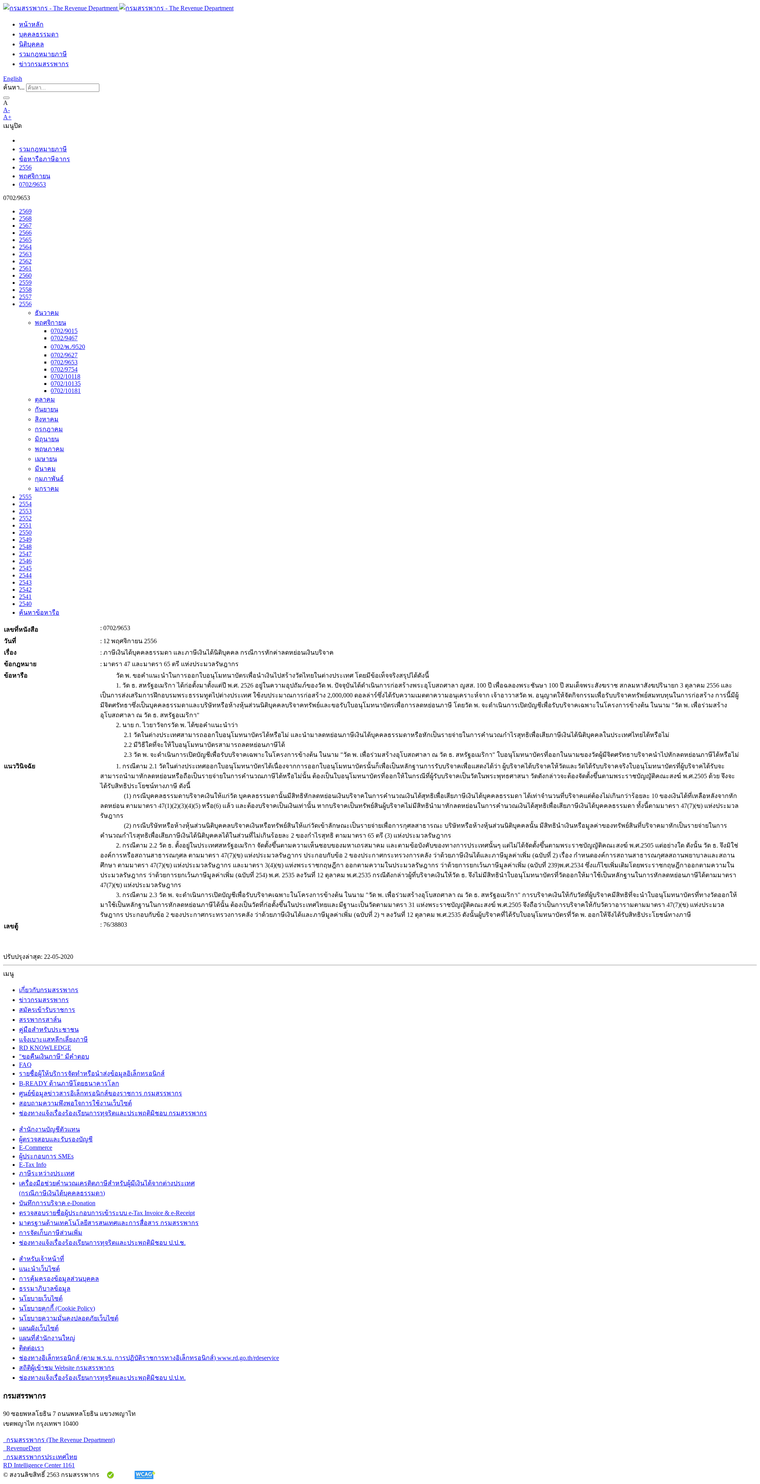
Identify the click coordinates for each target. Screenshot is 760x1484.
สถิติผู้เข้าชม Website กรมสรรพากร (66, 1367)
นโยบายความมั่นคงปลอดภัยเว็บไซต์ (68, 1318)
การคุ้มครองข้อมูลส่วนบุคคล (59, 1278)
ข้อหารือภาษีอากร (44, 159)
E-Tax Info (32, 1164)
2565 (25, 239)
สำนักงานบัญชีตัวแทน (49, 1129)
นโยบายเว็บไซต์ (41, 1298)
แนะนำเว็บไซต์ (39, 1268)
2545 (25, 568)
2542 (25, 589)
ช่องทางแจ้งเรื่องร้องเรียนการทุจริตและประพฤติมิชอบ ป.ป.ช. (102, 1242)
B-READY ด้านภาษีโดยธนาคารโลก (69, 1083)
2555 (25, 496)
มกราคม (47, 488)
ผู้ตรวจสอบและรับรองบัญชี (56, 1139)
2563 (25, 254)
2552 (25, 518)
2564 (25, 247)
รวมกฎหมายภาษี (43, 54)
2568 (25, 218)
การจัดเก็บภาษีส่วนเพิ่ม (50, 1232)
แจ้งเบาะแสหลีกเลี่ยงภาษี (53, 1039)
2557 (25, 296)
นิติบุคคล (31, 44)
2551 (25, 525)
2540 (25, 603)
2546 (25, 561)
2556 (25, 167)
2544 (25, 575)
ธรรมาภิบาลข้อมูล (44, 1288)
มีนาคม (45, 468)
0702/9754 (64, 369)
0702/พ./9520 (68, 346)
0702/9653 (32, 184)
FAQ (25, 1064)
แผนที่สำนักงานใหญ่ (47, 1338)
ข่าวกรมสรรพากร (44, 64)
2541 (25, 596)
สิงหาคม (47, 419)
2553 (25, 511)
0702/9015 (64, 331)
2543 (25, 582)
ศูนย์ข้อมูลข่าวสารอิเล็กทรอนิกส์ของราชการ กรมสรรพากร (100, 1093)
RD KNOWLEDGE (45, 1047)
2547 (25, 554)
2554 (25, 504)
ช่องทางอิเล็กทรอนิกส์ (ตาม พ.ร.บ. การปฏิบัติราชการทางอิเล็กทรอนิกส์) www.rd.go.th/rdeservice (149, 1357)
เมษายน (46, 458)
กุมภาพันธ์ (49, 478)
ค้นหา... (14, 87)
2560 (25, 275)
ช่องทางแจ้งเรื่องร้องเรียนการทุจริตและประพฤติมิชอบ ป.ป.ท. (102, 1377)
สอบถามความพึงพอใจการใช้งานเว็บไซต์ (75, 1103)
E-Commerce (35, 1147)
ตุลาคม (45, 399)
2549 (25, 539)
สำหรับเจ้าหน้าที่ (41, 1258)
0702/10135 (66, 383)
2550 (25, 532)
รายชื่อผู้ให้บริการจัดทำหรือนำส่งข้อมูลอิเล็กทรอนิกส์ (92, 1073)
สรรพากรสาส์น (40, 1019)
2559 (25, 282)
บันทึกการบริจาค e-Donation (57, 1203)
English (12, 78)
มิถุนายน (47, 439)
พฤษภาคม (49, 449)
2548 (25, 546)
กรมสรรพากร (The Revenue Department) (59, 1439)
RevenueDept (22, 1448)
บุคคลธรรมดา (39, 34)
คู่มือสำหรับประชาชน (49, 1029)
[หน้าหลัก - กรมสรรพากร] (118, 8)
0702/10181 (66, 390)
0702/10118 (65, 376)
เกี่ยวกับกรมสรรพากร (48, 990)
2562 (25, 261)
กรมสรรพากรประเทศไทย (40, 1457)
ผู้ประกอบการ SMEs (46, 1156)
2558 (25, 289)
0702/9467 (64, 338)
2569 (25, 211)
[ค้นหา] (6, 98)
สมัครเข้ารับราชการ (47, 1009)
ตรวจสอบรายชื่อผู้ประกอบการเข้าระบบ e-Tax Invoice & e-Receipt (107, 1213)
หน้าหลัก (31, 24)
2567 (25, 225)
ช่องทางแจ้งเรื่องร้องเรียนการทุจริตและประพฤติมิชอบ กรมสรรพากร (113, 1113)
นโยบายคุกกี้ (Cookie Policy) (57, 1308)
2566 (25, 232)
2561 (25, 268)
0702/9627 (64, 355)
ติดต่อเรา (31, 1348)
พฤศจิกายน (34, 176)
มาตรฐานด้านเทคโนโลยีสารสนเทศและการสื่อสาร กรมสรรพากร (109, 1222)
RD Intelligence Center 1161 (39, 1465)
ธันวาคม (47, 312)
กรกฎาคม (49, 429)
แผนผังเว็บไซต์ (39, 1328)
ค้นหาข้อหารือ (39, 612)
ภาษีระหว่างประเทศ (46, 1173)
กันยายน (46, 409)
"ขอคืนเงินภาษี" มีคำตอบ (54, 1056)
